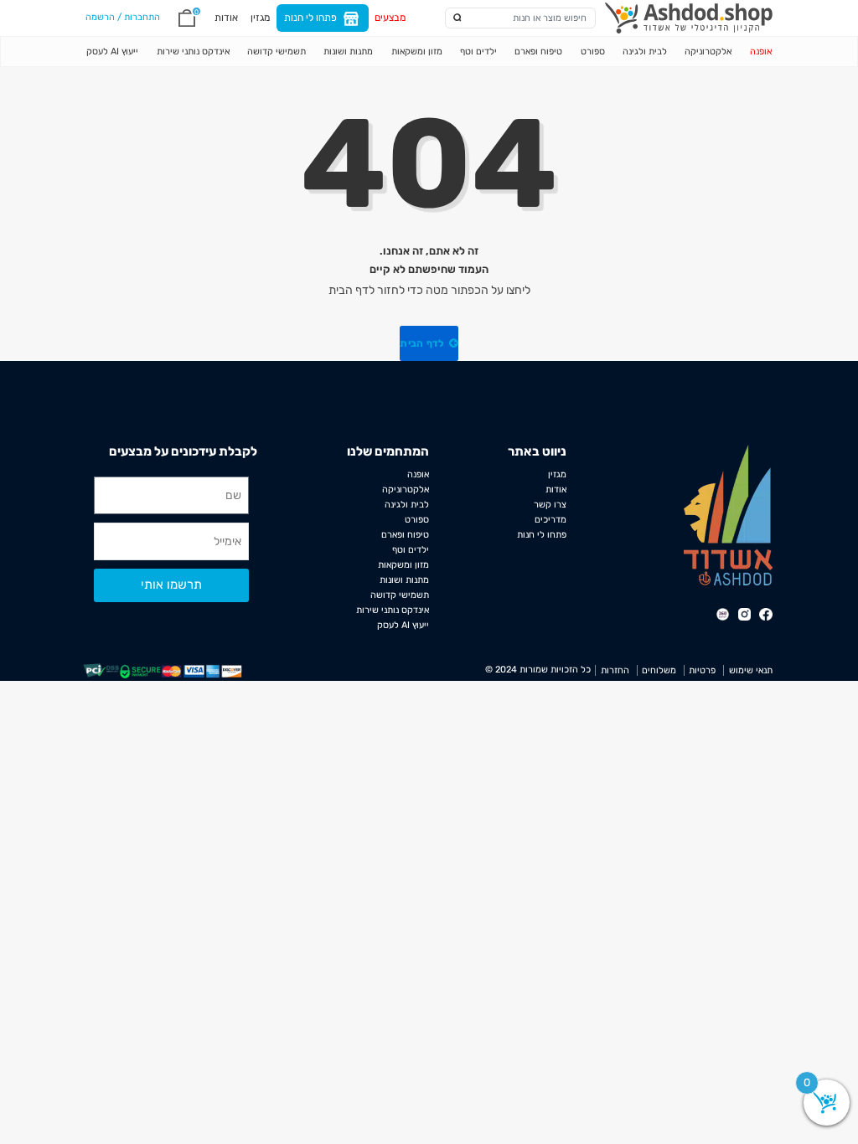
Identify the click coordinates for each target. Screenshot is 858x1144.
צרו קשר (550, 504)
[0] (186, 18)
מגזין (260, 17)
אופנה (760, 51)
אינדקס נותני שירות (193, 51)
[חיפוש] (457, 18)
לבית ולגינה (645, 51)
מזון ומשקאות (416, 51)
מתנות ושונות (348, 51)
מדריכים (550, 519)
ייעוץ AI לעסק (112, 51)
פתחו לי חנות (310, 17)
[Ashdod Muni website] (728, 515)
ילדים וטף (478, 51)
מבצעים (390, 17)
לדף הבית (423, 343)
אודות (226, 17)
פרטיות (702, 670)
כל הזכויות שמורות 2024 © (538, 669)
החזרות (615, 670)
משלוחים (659, 670)
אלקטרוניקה (708, 51)
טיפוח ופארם (538, 51)
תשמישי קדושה (276, 51)
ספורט (593, 51)
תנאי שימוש (751, 670)
